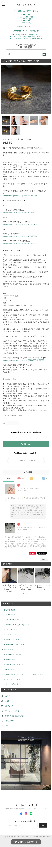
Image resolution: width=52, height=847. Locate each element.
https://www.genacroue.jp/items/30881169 (20, 224)
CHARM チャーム (12, 630)
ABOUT (7, 696)
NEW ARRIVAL (9, 669)
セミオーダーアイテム (12, 679)
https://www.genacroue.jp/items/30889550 (20, 212)
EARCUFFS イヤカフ (13, 620)
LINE (6, 726)
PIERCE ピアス (11, 635)
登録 (43, 825)
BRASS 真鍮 (10, 659)
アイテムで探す (9, 610)
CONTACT (9, 706)
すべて (9, 478)
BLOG (7, 701)
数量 (4, 423)
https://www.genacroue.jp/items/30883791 (20, 243)
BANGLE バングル (12, 640)
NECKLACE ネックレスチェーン (17, 625)
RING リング (10, 615)
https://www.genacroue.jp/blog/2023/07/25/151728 (23, 360)
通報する (44, 559)
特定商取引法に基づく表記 (15, 716)
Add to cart (26, 444)
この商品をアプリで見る (26, 460)
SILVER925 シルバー (13, 654)
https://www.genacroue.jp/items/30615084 (20, 236)
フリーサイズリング (11, 684)
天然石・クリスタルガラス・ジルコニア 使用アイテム (23, 674)
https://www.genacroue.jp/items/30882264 (20, 196)
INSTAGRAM (10, 721)
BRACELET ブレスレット (15, 644)
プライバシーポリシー (13, 711)
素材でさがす (9, 650)
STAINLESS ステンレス (14, 664)
